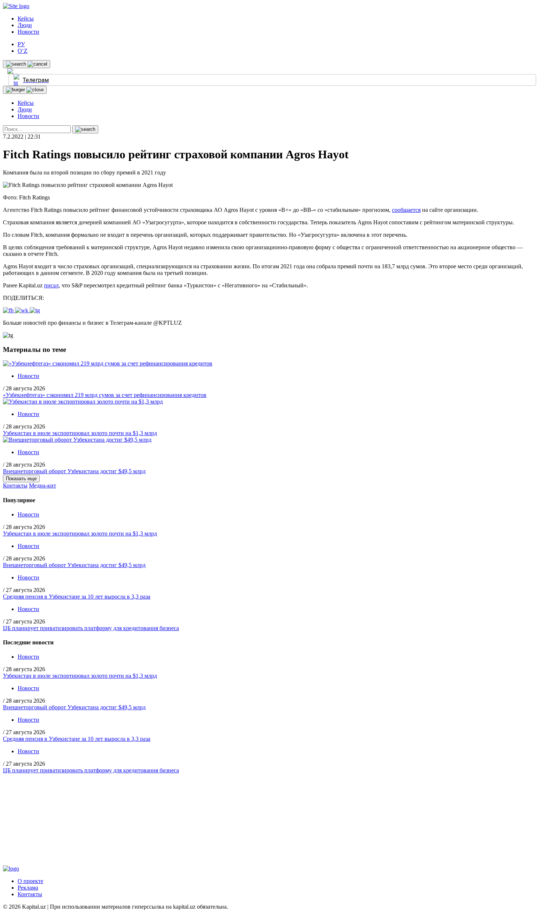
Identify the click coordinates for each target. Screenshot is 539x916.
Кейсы (26, 18)
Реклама (28, 887)
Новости (28, 32)
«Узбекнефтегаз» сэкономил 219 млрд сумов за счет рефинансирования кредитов (104, 395)
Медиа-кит (42, 485)
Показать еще (21, 478)
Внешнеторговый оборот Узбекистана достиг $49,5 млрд (74, 471)
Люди (25, 25)
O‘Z (22, 51)
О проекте (30, 881)
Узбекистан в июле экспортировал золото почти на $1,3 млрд (80, 433)
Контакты (15, 485)
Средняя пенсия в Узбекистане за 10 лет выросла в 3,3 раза (76, 596)
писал (51, 285)
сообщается (406, 210)
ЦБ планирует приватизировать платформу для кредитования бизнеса (91, 628)
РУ (21, 44)
